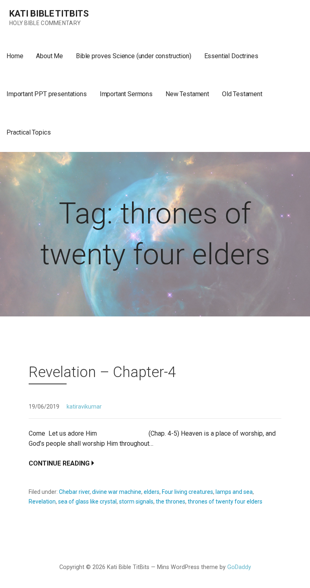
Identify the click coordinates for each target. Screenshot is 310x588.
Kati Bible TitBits (49, 13)
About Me (49, 56)
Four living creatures (187, 492)
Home (14, 56)
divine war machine (116, 492)
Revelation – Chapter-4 (102, 372)
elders (151, 492)
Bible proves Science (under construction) (133, 56)
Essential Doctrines (231, 56)
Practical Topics (28, 132)
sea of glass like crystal (87, 501)
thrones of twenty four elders (225, 501)
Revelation (42, 501)
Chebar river (74, 492)
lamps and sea (234, 492)
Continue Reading (59, 463)
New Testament (187, 94)
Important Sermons (126, 94)
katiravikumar (84, 406)
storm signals (136, 501)
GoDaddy (239, 567)
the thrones (170, 501)
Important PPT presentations (46, 94)
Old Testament (242, 94)
